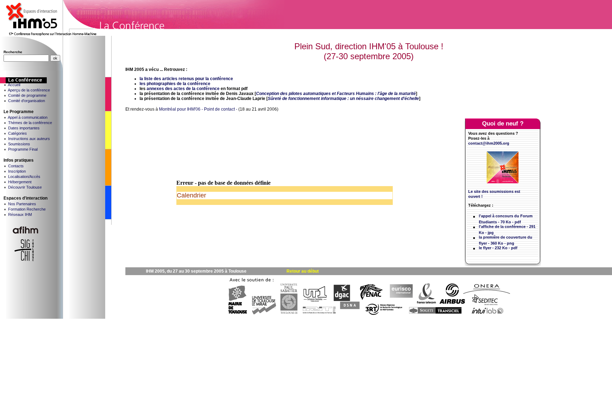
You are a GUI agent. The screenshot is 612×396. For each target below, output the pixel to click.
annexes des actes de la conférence (183, 88)
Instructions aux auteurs (29, 138)
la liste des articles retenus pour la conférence (186, 78)
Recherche (13, 52)
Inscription (17, 171)
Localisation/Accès (24, 176)
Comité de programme (27, 95)
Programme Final (23, 149)
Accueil (14, 85)
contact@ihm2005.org (488, 143)
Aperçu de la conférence (29, 90)
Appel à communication (27, 117)
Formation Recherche (27, 209)
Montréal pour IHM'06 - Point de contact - (198, 109)
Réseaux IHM (20, 214)
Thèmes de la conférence (30, 123)
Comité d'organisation (26, 101)
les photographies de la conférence (175, 83)
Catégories (17, 133)
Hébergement (20, 182)
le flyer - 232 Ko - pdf (498, 248)
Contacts (16, 166)
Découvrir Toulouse (25, 187)
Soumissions (19, 144)
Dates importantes (24, 128)
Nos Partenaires (22, 204)
